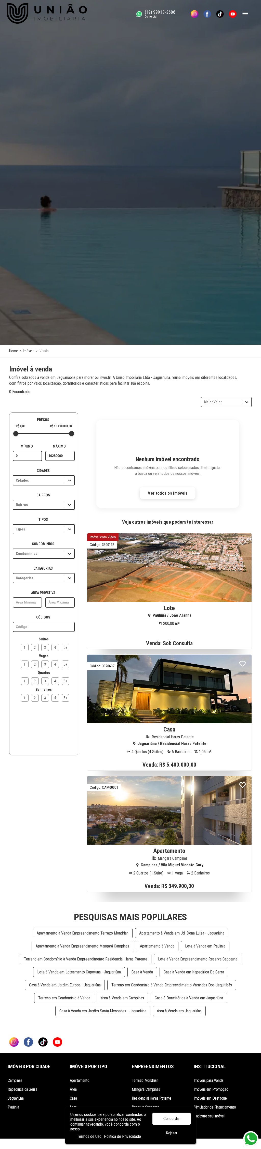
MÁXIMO (59, 446)
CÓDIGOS (43, 617)
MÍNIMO (27, 446)
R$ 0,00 (20, 426)
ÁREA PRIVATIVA (43, 593)
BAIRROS (43, 495)
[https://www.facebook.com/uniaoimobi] (207, 14)
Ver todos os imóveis (167, 493)
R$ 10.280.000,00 (61, 426)
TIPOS (43, 520)
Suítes (44, 639)
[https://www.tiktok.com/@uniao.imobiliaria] (220, 14)
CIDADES (43, 471)
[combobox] (204, 401)
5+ (65, 647)
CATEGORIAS (43, 568)
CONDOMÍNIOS (43, 544)
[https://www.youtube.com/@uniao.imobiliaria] (233, 14)
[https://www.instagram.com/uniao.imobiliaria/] (194, 14)
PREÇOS (43, 420)
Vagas (43, 656)
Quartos (44, 673)
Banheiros (44, 689)
